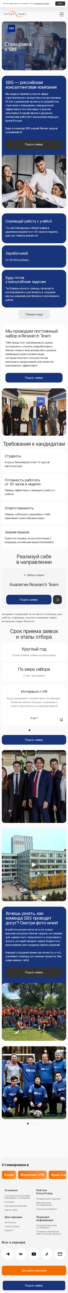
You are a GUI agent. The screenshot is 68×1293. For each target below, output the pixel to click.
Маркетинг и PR (32, 1175)
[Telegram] (8, 1254)
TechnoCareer (12, 1226)
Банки (9, 1175)
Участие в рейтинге (46, 1209)
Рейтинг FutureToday (44, 1192)
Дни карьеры (13, 1217)
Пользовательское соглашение (46, 1226)
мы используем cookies (42, 3)
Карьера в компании (16, 1206)
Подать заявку (34, 144)
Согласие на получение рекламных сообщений (17, 1196)
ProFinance (10, 1222)
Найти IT (9, 1230)
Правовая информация (44, 1219)
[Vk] (21, 1254)
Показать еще (34, 314)
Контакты (10, 1202)
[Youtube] (34, 1254)
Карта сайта (11, 1210)
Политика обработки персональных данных (48, 1232)
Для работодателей (34, 1270)
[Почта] (60, 1254)
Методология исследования (44, 1203)
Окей (60, 4)
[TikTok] (47, 1254)
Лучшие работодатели (48, 1198)
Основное (11, 1190)
